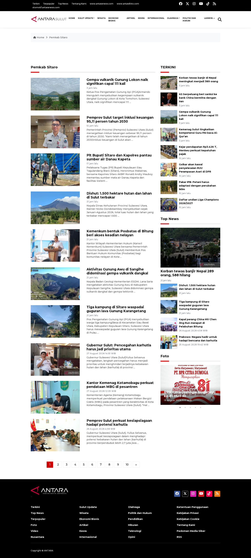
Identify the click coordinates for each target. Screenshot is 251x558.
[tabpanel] (190, 385)
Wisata (101, 18)
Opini (131, 537)
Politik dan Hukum (189, 19)
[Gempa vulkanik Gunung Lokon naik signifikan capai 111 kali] (55, 94)
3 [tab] (190, 407)
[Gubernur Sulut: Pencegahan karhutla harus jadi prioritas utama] (55, 359)
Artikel (131, 18)
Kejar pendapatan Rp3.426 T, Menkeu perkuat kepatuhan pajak (198, 150)
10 (127, 464)
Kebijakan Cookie (188, 519)
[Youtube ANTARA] (201, 3)
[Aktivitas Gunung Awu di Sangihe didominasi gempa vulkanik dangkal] (55, 283)
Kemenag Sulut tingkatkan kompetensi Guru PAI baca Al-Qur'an (198, 133)
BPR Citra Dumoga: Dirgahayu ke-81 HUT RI (189, 394)
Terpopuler (48, 3)
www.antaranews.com (101, 3)
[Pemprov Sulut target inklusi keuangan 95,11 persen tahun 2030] (55, 131)
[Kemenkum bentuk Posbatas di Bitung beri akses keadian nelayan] (55, 245)
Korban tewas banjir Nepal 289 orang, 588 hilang (187, 273)
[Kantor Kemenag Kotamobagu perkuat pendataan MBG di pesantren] (55, 397)
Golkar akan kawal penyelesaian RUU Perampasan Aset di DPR (195, 168)
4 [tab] (195, 407)
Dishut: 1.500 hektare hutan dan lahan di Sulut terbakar (119, 195)
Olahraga (172, 18)
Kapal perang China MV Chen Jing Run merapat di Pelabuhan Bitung (198, 323)
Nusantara (37, 537)
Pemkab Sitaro (58, 37)
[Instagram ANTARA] (194, 3)
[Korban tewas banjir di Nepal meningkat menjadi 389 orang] (169, 82)
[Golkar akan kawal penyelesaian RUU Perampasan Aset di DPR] (169, 169)
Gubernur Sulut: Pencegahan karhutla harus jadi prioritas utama (119, 347)
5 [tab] (200, 407)
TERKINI (168, 67)
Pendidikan (135, 519)
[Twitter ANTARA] (187, 3)
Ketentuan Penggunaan (192, 507)
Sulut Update (85, 18)
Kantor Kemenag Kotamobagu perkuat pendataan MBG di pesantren (120, 385)
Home (40, 37)
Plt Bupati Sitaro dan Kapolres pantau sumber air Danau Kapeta (119, 157)
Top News (63, 3)
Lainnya (208, 18)
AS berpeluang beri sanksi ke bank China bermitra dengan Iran (198, 98)
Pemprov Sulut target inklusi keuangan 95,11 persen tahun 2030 (120, 119)
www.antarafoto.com (128, 3)
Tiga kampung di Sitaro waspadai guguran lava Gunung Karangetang (116, 309)
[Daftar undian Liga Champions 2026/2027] (169, 204)
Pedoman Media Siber (191, 531)
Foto (165, 356)
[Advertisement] (125, 54)
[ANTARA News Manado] (49, 19)
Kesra (141, 18)
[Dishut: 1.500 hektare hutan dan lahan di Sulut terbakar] (55, 207)
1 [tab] (180, 407)
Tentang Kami (79, 3)
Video (34, 531)
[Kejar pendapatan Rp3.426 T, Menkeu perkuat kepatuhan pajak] (169, 152)
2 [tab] (185, 407)
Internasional (156, 18)
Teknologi (134, 531)
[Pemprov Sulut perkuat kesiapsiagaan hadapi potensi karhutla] (55, 434)
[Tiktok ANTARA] (208, 3)
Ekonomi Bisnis (113, 19)
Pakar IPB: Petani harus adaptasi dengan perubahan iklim (197, 186)
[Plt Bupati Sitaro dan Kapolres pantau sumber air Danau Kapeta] (55, 169)
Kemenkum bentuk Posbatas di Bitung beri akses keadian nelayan (120, 233)
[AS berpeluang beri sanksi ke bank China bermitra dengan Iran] (169, 99)
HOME (72, 18)
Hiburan (133, 525)
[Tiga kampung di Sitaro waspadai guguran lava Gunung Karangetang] (55, 321)
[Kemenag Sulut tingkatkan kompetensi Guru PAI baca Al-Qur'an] (169, 134)
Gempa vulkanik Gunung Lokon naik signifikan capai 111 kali (117, 82)
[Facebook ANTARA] (180, 3)
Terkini (36, 3)
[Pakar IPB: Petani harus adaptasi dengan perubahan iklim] (169, 187)
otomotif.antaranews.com (46, 7)
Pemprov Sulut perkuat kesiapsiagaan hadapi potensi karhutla (119, 422)
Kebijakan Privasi (188, 513)
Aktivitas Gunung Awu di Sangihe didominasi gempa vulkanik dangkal (117, 271)
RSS (179, 537)
